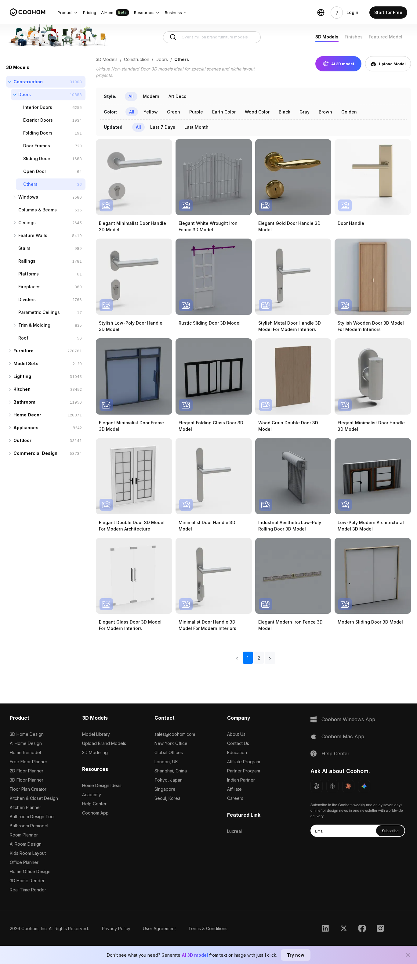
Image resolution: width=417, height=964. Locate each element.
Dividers (27, 299)
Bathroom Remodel (29, 825)
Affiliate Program (243, 761)
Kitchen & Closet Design (34, 798)
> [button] (270, 657)
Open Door (34, 171)
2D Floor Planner (26, 770)
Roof (23, 337)
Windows (28, 197)
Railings (26, 261)
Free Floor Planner (28, 761)
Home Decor (27, 414)
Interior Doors (37, 107)
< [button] (236, 657)
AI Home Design (26, 743)
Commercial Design (35, 453)
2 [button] (259, 657)
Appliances (25, 427)
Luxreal (234, 831)
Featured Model (385, 36)
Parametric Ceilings (39, 312)
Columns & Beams (37, 209)
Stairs (24, 248)
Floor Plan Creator (28, 789)
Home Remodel (25, 752)
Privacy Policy (116, 928)
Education (237, 752)
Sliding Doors (37, 158)
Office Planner (24, 862)
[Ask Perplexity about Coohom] (332, 786)
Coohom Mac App (342, 736)
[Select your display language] (321, 12)
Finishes (354, 36)
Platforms (28, 273)
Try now (295, 955)
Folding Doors (38, 132)
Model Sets (25, 363)
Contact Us (238, 743)
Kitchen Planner (25, 807)
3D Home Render (27, 880)
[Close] (408, 955)
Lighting (22, 376)
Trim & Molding (34, 325)
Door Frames (36, 145)
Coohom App (95, 812)
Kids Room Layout (28, 853)
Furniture (23, 350)
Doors (24, 94)
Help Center (94, 803)
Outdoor (22, 440)
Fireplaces (29, 286)
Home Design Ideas (101, 785)
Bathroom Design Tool (32, 816)
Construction (28, 81)
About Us (236, 734)
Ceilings (27, 222)
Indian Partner (241, 779)
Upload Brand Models (104, 743)
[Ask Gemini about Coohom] (364, 786)
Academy (91, 794)
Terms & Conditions (207, 928)
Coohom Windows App (348, 719)
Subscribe (390, 830)
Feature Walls (32, 235)
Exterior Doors (38, 120)
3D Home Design (27, 734)
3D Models (327, 36)
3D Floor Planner (26, 779)
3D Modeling (95, 752)
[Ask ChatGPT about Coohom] (316, 786)
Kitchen (22, 389)
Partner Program (243, 770)
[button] (68, 12)
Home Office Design (30, 871)
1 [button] (247, 657)
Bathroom (24, 402)
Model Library (96, 734)
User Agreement (159, 928)
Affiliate (234, 789)
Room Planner (24, 834)
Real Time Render (28, 889)
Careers (235, 798)
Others (30, 184)
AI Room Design (26, 844)
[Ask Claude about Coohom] (348, 786)
